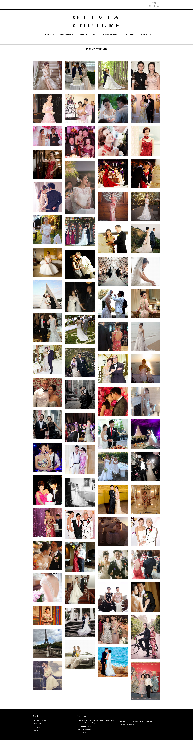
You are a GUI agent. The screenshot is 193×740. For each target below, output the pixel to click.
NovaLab (132, 724)
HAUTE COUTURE (40, 720)
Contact (37, 727)
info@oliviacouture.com (90, 733)
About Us (37, 724)
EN (151, 3)
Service (37, 730)
